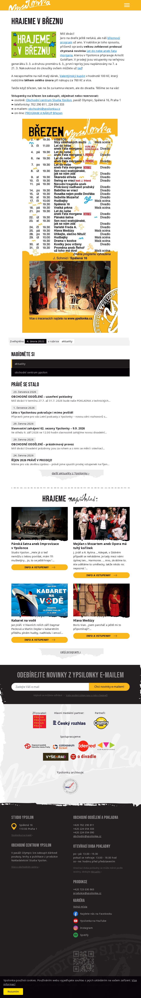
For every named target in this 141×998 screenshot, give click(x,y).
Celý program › (70, 652)
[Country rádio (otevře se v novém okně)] (101, 723)
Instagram (86, 927)
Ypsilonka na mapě (21, 835)
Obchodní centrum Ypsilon (31, 372)
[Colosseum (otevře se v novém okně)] (64, 746)
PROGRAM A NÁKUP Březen (44, 113)
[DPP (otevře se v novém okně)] (37, 746)
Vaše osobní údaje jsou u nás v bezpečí (86, 695)
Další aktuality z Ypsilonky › (70, 473)
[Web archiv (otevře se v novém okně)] (70, 786)
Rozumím (13, 991)
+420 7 (77, 889)
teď (80, 68)
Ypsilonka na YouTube (93, 920)
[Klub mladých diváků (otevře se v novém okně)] (106, 746)
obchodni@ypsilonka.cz (44, 109)
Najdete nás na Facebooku (96, 913)
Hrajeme (54, 499)
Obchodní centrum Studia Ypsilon (49, 100)
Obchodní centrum (25, 845)
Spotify (84, 935)
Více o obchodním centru (24, 866)
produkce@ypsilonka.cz (87, 893)
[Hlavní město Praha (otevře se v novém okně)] (39, 721)
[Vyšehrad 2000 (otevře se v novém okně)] (55, 757)
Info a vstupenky (37, 567)
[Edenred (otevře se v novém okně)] (86, 746)
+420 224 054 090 (83, 832)
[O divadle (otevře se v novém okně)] (83, 757)
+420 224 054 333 (83, 828)
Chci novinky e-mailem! (109, 687)
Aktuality (67, 341)
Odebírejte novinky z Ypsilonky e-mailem (70, 675)
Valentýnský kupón (72, 76)
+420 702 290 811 (83, 825)
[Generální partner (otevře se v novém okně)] (69, 723)
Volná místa (80, 906)
